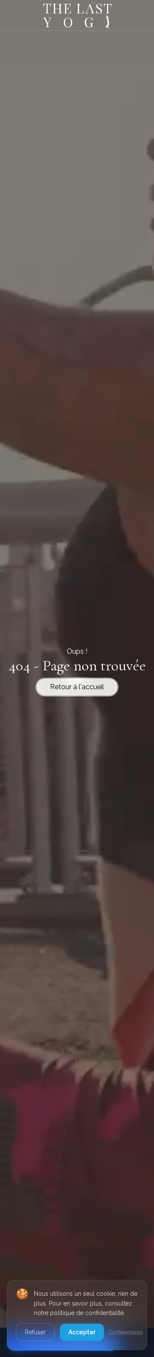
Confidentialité (125, 1332)
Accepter (81, 1332)
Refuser (35, 1332)
